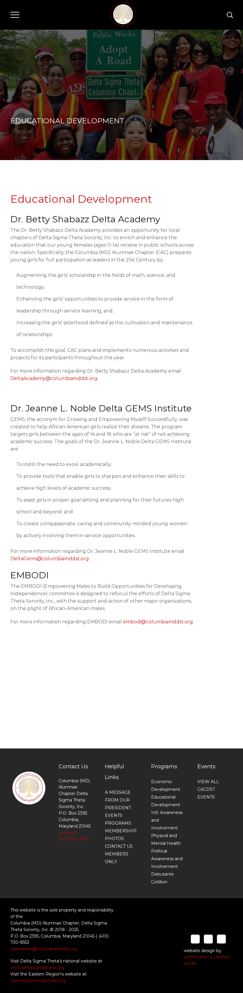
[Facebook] (195, 939)
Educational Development (165, 800)
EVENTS (113, 815)
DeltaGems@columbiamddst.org (49, 558)
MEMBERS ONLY (116, 857)
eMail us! (67, 832)
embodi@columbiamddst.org (158, 622)
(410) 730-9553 (74, 839)
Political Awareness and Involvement (167, 858)
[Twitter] (208, 939)
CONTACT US (119, 846)
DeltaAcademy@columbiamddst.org (53, 378)
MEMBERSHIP (121, 831)
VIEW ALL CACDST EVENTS (208, 789)
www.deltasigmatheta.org (37, 967)
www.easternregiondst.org (37, 980)
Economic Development (165, 785)
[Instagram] (221, 939)
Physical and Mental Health (166, 839)
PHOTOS (114, 838)
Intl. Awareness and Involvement (167, 820)
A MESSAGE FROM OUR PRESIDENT (118, 800)
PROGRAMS (118, 823)
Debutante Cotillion (162, 878)
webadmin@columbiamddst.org (43, 949)
